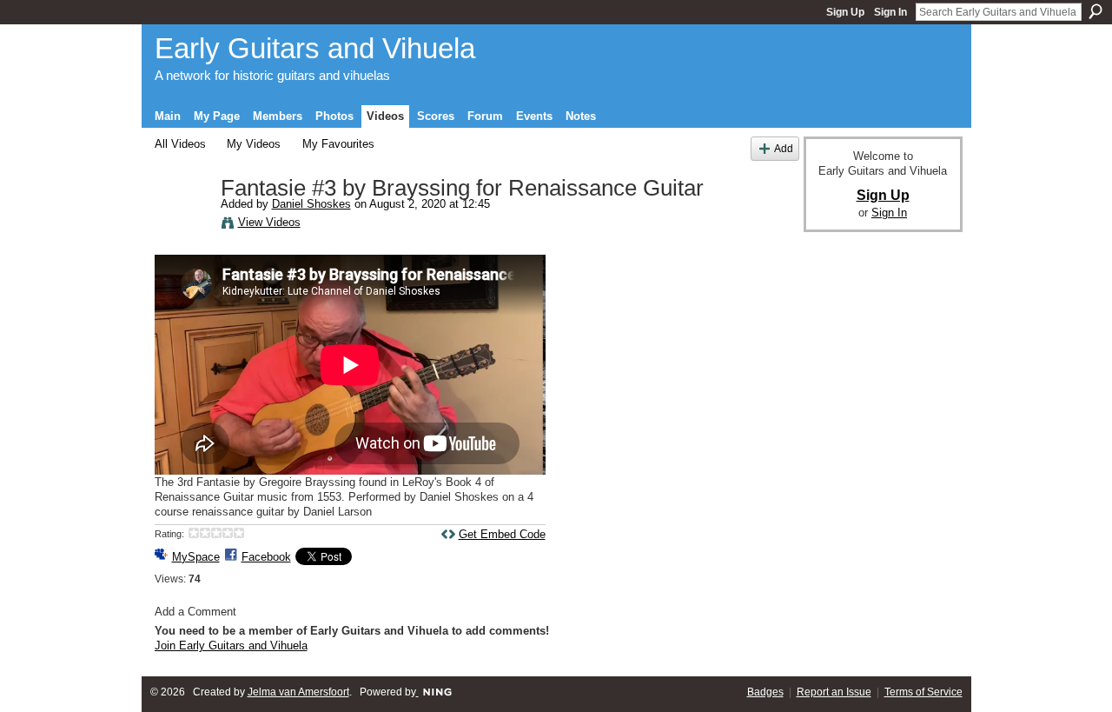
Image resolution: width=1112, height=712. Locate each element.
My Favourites (338, 143)
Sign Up (845, 12)
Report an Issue (834, 692)
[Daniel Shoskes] (187, 225)
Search (1095, 11)
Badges (765, 692)
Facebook (266, 556)
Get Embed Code (502, 534)
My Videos (254, 143)
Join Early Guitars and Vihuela (231, 645)
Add (783, 148)
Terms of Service (923, 692)
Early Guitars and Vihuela (315, 48)
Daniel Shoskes (311, 203)
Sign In (890, 12)
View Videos (269, 222)
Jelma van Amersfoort (298, 692)
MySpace (196, 556)
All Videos (180, 143)
